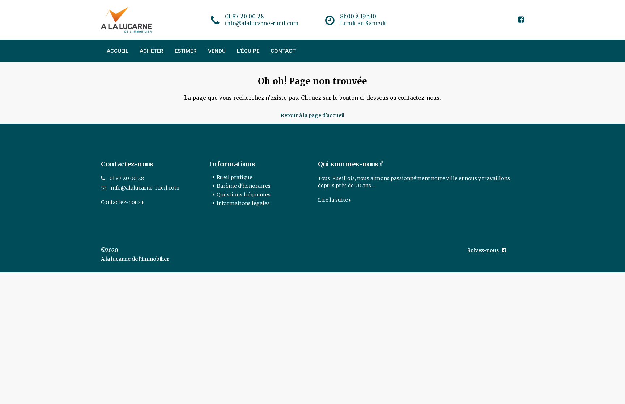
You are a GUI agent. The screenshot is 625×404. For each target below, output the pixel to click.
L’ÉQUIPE (248, 51)
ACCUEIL (117, 51)
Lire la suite (333, 200)
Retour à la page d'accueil (312, 115)
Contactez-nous (121, 202)
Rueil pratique (234, 177)
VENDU (217, 51)
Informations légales (243, 203)
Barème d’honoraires (244, 186)
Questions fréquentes (244, 194)
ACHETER (151, 51)
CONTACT (283, 51)
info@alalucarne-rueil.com (145, 187)
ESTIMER (186, 51)
